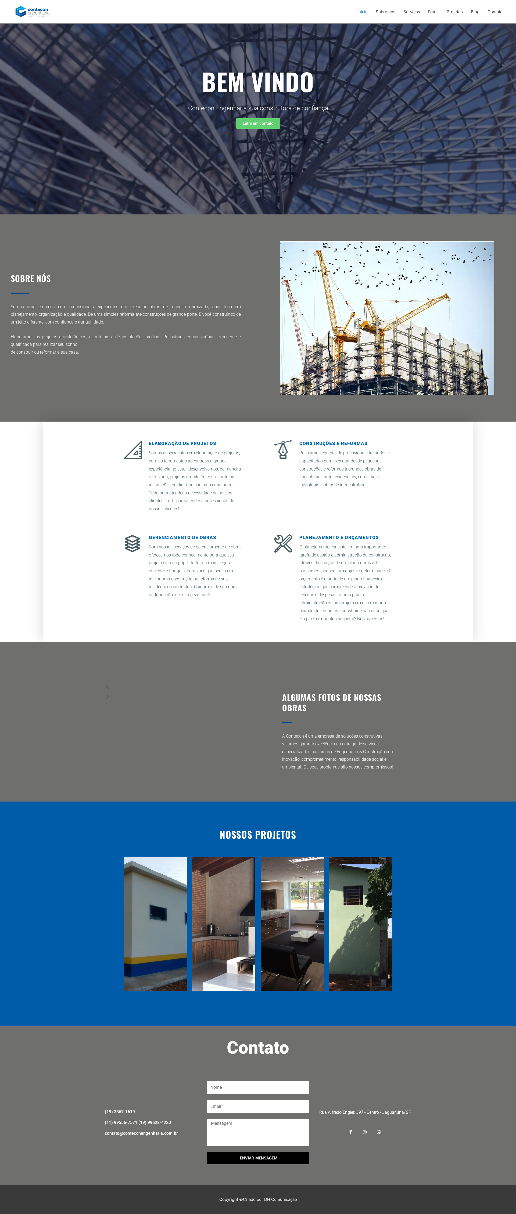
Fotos (433, 11)
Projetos (455, 11)
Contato (495, 11)
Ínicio (362, 11)
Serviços (411, 11)
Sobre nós (385, 11)
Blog (475, 11)
